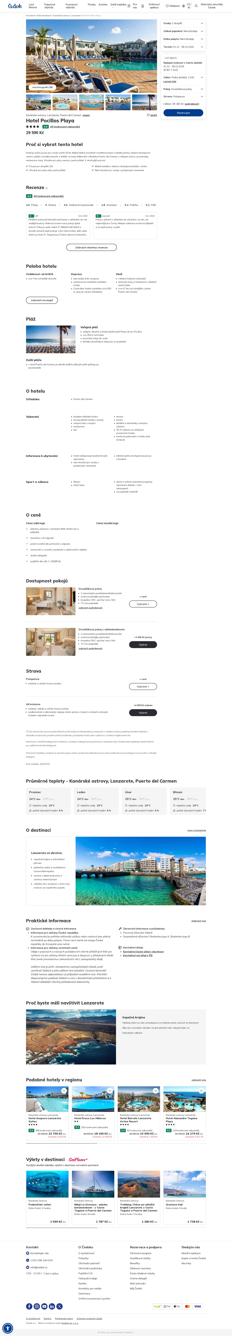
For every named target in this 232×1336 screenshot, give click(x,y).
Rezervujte (183, 112)
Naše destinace (44, 15)
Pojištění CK (85, 1273)
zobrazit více (199, 1080)
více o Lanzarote (196, 830)
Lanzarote (76, 15)
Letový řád (170, 81)
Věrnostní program (141, 1253)
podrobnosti (192, 103)
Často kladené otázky (142, 1273)
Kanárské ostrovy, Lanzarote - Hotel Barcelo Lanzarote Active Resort (136, 1090)
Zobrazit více (198, 920)
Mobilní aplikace (191, 1253)
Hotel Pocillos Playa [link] (91, 15)
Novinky (186, 1263)
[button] (7, 1328)
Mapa (86, 115)
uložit (153, 115)
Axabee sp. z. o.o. (70, 1323)
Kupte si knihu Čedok (193, 1258)
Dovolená (30, 15)
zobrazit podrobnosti (90, 607)
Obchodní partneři (89, 1263)
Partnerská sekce (64, 1318)
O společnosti (86, 1253)
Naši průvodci (138, 1283)
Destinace (84, 1293)
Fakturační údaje (87, 1278)
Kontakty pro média (89, 1288)
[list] (46, 188)
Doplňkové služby (140, 1258)
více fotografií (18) (42, 87)
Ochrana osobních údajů (89, 1318)
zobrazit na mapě (42, 300)
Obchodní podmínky (90, 1268)
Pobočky (83, 1258)
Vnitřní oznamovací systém (94, 1298)
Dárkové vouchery (140, 1268)
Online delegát (138, 1278)
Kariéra (82, 1283)
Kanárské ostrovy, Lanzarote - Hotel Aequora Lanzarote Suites (45, 1090)
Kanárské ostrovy (61, 15)
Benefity (135, 1263)
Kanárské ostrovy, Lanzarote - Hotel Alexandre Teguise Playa (182, 1090)
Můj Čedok (136, 1288)
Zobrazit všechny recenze (91, 247)
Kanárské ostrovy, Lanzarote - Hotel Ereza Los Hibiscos (90, 1090)
